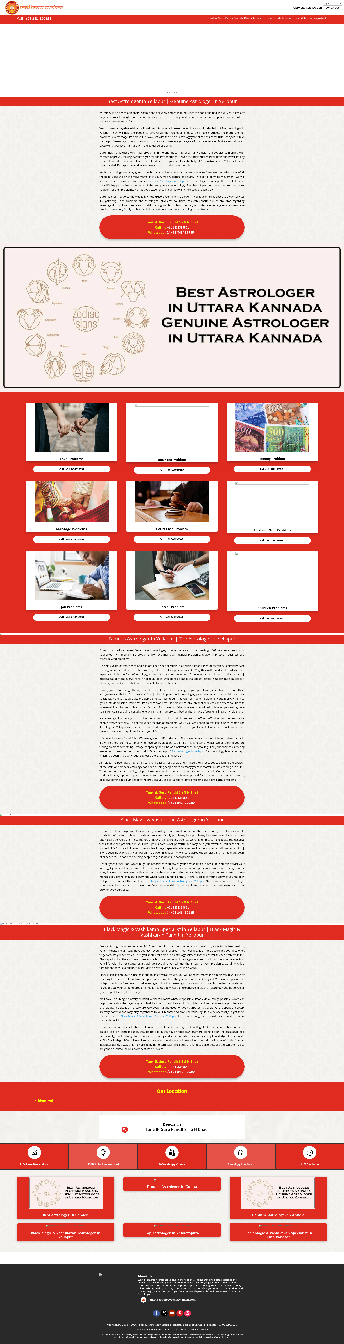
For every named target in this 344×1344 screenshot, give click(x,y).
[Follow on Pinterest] (179, 1313)
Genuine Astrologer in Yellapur (167, 181)
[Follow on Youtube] (172, 1313)
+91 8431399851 (38, 18)
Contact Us (332, 8)
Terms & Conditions (199, 1329)
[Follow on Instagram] (187, 1313)
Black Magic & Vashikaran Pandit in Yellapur (148, 1016)
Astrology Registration (307, 8)
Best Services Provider (203, 1325)
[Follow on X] (164, 1313)
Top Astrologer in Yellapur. (188, 751)
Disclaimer (140, 1329)
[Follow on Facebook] (156, 1313)
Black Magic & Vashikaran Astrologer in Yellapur (174, 881)
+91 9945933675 (227, 1325)
